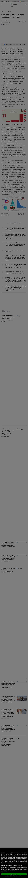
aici (20, 860)
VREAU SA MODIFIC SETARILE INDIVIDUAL (14, 875)
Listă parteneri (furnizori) (4, 871)
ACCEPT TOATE (14, 874)
